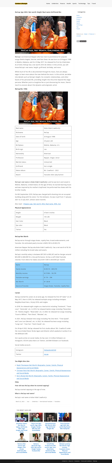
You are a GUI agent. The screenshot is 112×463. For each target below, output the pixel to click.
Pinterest (91, 34)
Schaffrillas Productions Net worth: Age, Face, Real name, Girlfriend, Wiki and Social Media (50, 448)
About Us (71, 461)
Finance (78, 19)
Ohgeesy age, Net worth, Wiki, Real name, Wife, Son (42, 204)
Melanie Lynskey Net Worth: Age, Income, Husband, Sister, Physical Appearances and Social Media (65, 449)
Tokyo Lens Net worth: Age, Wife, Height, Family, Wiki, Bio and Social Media (36, 427)
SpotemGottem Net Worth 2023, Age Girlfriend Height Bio (50, 426)
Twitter (85, 34)
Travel (78, 28)
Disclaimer (77, 461)
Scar (28, 401)
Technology (79, 25)
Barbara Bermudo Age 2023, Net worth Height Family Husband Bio (36, 447)
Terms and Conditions (86, 461)
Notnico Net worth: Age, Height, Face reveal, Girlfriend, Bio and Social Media (21, 448)
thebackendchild (50, 350)
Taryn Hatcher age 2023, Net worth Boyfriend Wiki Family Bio (64, 426)
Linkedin (78, 36)
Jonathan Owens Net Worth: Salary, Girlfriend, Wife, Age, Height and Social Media (21, 428)
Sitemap (95, 461)
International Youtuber (46, 401)
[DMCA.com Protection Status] (81, 41)
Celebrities (35, 401)
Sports (78, 23)
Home (78, 15)
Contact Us (64, 461)
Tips (77, 27)
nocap (46, 354)
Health (78, 21)
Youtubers (57, 401)
